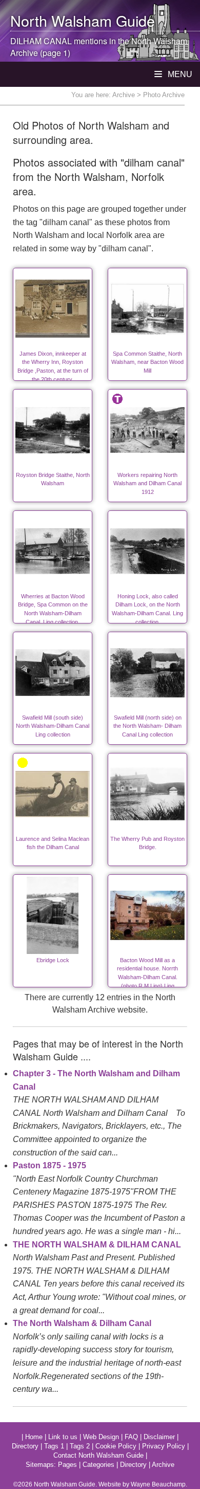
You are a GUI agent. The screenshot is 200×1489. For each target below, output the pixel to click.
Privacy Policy (163, 1446)
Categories (98, 1464)
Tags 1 (54, 1446)
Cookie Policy (115, 1446)
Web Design (101, 1437)
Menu (179, 74)
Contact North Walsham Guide (98, 1455)
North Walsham (61, 20)
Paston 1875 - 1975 (49, 1165)
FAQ (131, 1437)
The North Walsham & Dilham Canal (82, 1323)
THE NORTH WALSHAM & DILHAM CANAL (97, 1244)
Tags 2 (80, 1446)
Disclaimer (159, 1437)
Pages (67, 1464)
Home (34, 1437)
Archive (123, 95)
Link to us (62, 1437)
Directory (25, 1446)
